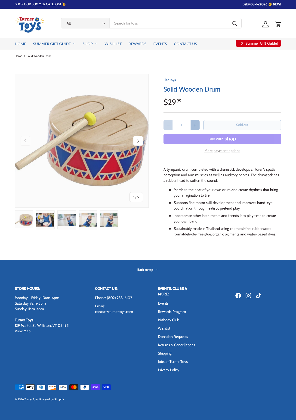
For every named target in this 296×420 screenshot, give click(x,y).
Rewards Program (172, 311)
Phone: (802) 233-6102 (113, 298)
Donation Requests (173, 336)
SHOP (88, 43)
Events (163, 303)
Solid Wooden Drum (39, 56)
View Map (23, 331)
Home (18, 56)
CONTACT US (185, 43)
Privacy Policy (168, 370)
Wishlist (164, 328)
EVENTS (160, 43)
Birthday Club (168, 320)
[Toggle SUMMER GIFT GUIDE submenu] (74, 43)
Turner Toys (31, 399)
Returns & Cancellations (176, 345)
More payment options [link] (222, 150)
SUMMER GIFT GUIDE (52, 43)
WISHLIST (113, 43)
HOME (20, 43)
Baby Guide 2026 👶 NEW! (262, 4)
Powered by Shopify (51, 399)
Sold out (242, 125)
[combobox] (151, 23)
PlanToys (169, 80)
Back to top (145, 270)
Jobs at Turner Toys (173, 361)
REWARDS (137, 43)
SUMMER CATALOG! (46, 4)
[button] (278, 24)
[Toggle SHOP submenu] (96, 43)
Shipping (165, 353)
